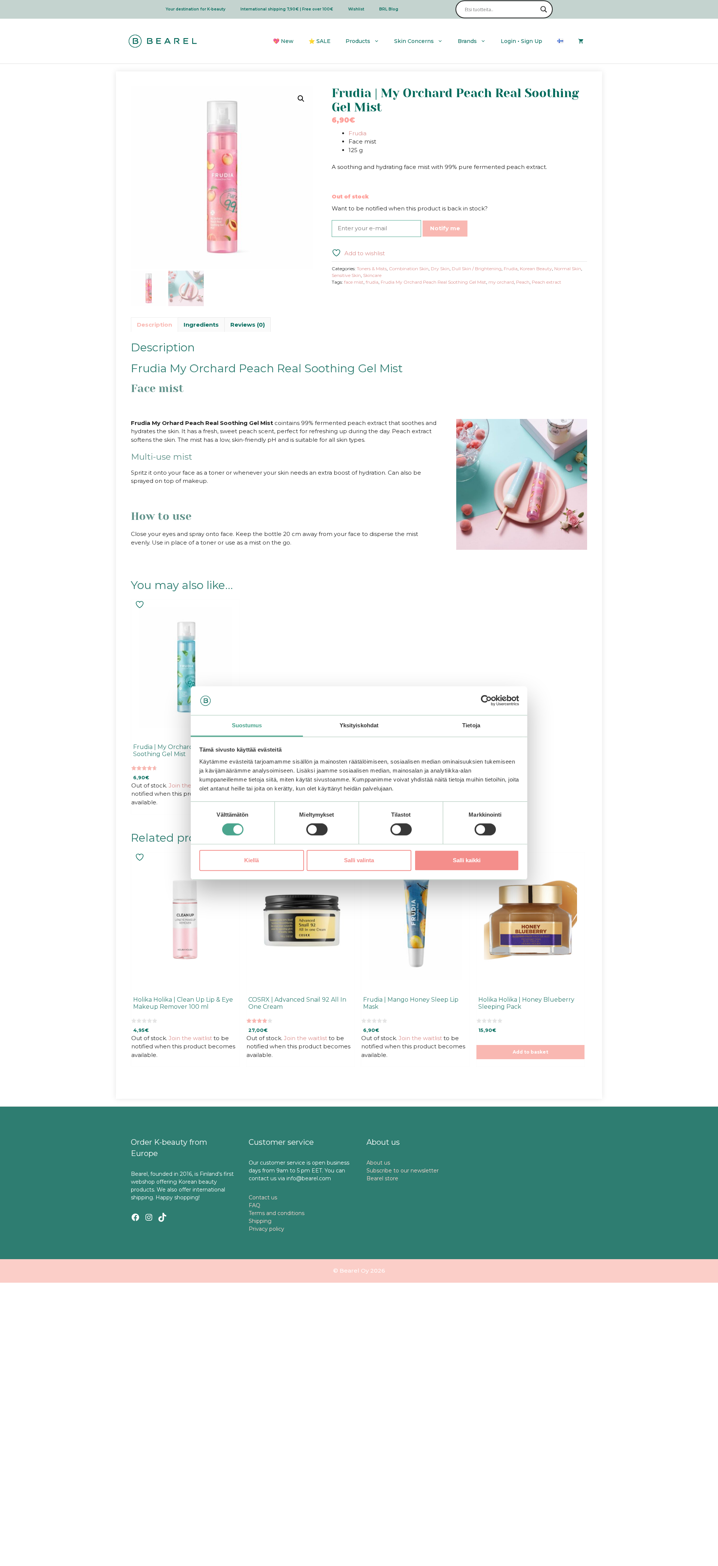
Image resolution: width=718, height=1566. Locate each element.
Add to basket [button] (530, 1052)
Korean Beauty (536, 268)
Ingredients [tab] (201, 324)
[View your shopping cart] (581, 41)
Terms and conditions (276, 1213)
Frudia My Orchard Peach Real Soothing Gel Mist (433, 282)
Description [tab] (154, 324)
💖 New (283, 41)
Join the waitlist (190, 785)
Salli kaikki (467, 860)
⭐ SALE (320, 41)
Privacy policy (266, 1229)
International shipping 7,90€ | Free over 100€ (286, 9)
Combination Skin (409, 268)
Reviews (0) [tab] (247, 324)
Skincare (372, 275)
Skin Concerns (414, 41)
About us (378, 1162)
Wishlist (356, 9)
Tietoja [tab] (471, 725)
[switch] (317, 829)
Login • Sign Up (521, 41)
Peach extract (546, 282)
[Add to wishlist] (140, 604)
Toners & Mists (372, 268)
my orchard (501, 282)
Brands (467, 41)
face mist (353, 282)
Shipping (260, 1221)
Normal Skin (567, 268)
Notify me (445, 228)
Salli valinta (359, 860)
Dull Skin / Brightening (476, 268)
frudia (372, 282)
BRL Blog (388, 9)
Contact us (263, 1197)
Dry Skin (440, 268)
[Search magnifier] (543, 9)
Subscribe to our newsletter (402, 1170)
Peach (523, 282)
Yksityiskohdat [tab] (359, 725)
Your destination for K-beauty (195, 9)
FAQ (254, 1205)
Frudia (357, 133)
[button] (301, 98)
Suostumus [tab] (247, 725)
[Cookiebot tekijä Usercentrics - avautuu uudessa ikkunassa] (486, 700)
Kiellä (251, 860)
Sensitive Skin (346, 275)
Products (358, 41)
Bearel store (382, 1178)
